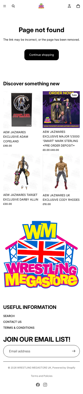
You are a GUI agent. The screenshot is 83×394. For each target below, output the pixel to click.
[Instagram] (45, 384)
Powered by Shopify (63, 367)
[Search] (13, 6)
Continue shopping (41, 54)
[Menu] (4, 6)
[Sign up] (74, 351)
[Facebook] (37, 384)
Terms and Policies (41, 375)
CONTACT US (12, 321)
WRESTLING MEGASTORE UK (34, 367)
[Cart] (78, 6)
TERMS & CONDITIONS (18, 327)
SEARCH (9, 316)
